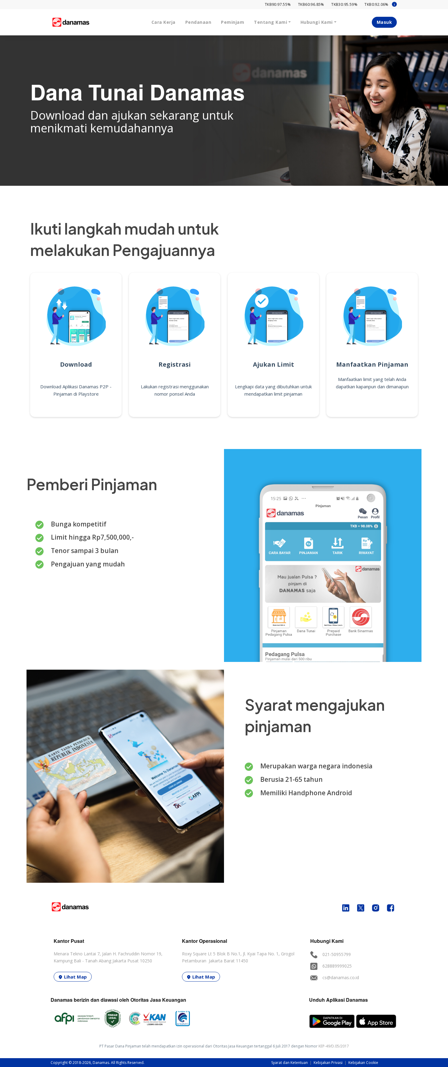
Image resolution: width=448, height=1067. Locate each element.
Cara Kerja (163, 22)
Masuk (384, 22)
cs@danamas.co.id (340, 977)
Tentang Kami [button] (270, 22)
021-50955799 (336, 954)
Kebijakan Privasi (328, 1062)
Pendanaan (198, 22)
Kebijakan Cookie (363, 1062)
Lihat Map (75, 977)
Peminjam (232, 22)
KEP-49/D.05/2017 (333, 1046)
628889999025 (337, 966)
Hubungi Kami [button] (316, 22)
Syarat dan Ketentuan (290, 1062)
